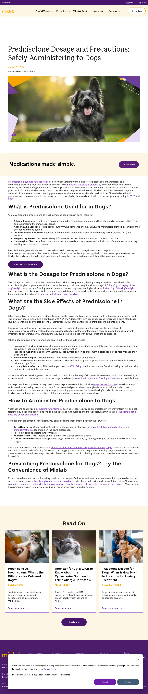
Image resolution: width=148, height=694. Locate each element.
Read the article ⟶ (18, 608)
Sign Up (129, 2)
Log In (141, 2)
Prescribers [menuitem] (57, 653)
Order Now (129, 164)
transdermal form (23, 429)
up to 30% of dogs (73, 366)
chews (121, 426)
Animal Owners (43, 11)
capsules (95, 426)
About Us (113, 11)
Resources (98, 11)
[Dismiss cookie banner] (138, 660)
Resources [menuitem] (80, 653)
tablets (105, 426)
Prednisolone (15, 181)
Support (6, 2)
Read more (74, 622)
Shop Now (137, 11)
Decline (128, 682)
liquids (113, 426)
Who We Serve (80, 11)
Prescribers (61, 11)
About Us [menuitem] (104, 653)
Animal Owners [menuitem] (34, 653)
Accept (105, 682)
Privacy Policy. (50, 669)
